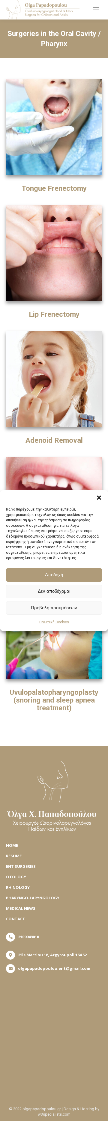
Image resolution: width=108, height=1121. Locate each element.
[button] (99, 498)
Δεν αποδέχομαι (54, 591)
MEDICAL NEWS (20, 908)
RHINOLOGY (18, 887)
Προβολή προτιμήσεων (54, 607)
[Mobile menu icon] (96, 10)
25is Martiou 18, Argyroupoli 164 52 (52, 955)
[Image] (54, 127)
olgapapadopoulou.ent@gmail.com (54, 968)
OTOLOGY (16, 877)
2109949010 (28, 937)
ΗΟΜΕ (12, 845)
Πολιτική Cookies (54, 622)
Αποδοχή (54, 574)
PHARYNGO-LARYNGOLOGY (32, 898)
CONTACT (15, 919)
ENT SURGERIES (21, 866)
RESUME (14, 856)
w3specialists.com (54, 1114)
